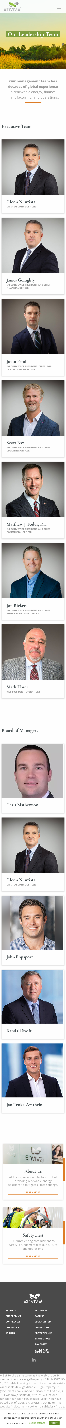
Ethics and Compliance (42, 1350)
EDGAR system (43, 1321)
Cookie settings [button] (37, 1422)
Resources (41, 1310)
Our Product (13, 1316)
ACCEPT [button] (54, 1423)
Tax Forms (41, 1344)
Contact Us (42, 1327)
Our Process (13, 1321)
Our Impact (12, 1327)
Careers (10, 1332)
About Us (11, 1310)
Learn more (33, 1192)
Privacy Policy (43, 1332)
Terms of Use (42, 1338)
